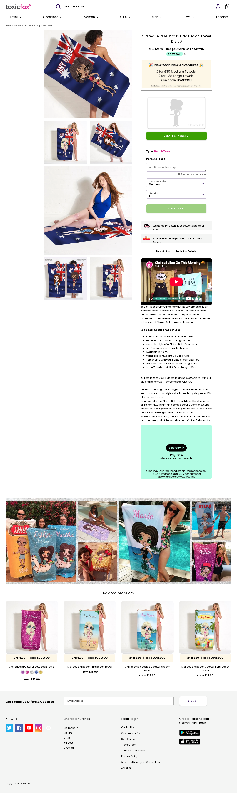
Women (89, 17)
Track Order (128, 744)
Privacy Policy (129, 756)
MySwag (69, 747)
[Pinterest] (48, 728)
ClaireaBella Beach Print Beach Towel (89, 666)
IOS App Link (189, 742)
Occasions (51, 17)
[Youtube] (29, 728)
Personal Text (155, 159)
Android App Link (189, 733)
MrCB (67, 738)
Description (163, 251)
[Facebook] (19, 728)
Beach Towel (162, 151)
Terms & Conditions (133, 750)
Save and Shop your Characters (140, 762)
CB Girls (68, 733)
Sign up (193, 701)
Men (155, 17)
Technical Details (186, 251)
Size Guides (128, 739)
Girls (123, 17)
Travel (13, 17)
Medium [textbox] (154, 184)
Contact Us (127, 727)
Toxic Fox (26, 783)
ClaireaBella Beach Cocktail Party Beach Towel (205, 668)
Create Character (176, 135)
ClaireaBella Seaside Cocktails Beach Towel (147, 668)
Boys (187, 17)
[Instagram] (38, 728)
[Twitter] (9, 728)
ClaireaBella (71, 728)
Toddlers (222, 17)
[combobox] (176, 182)
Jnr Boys (69, 742)
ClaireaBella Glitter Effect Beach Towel (32, 666)
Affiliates (126, 768)
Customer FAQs (130, 733)
